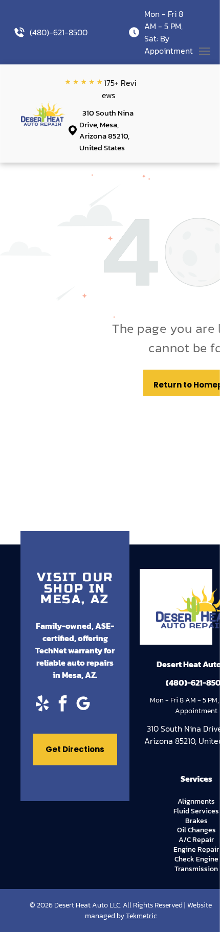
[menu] (204, 51)
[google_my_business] (83, 704)
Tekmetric (141, 916)
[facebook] (62, 704)
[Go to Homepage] (43, 107)
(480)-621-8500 (58, 32)
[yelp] (42, 704)
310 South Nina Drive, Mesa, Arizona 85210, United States (106, 130)
